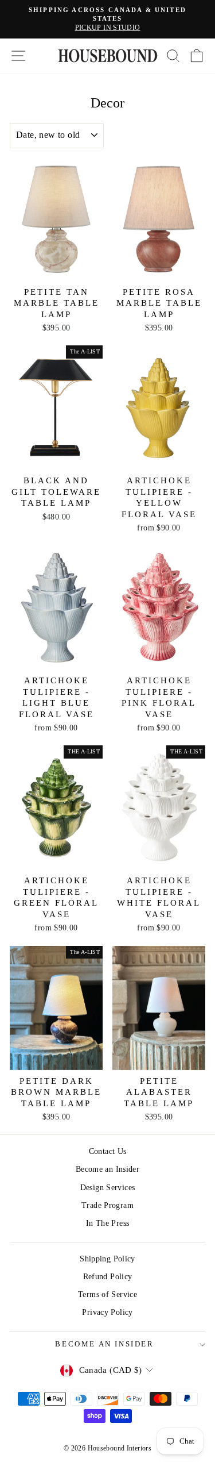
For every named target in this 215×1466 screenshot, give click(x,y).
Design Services (107, 1187)
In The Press (108, 1223)
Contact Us (108, 1151)
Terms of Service (107, 1294)
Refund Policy (107, 1276)
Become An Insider (104, 1344)
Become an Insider (107, 1169)
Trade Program (107, 1205)
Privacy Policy (107, 1312)
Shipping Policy (107, 1259)
